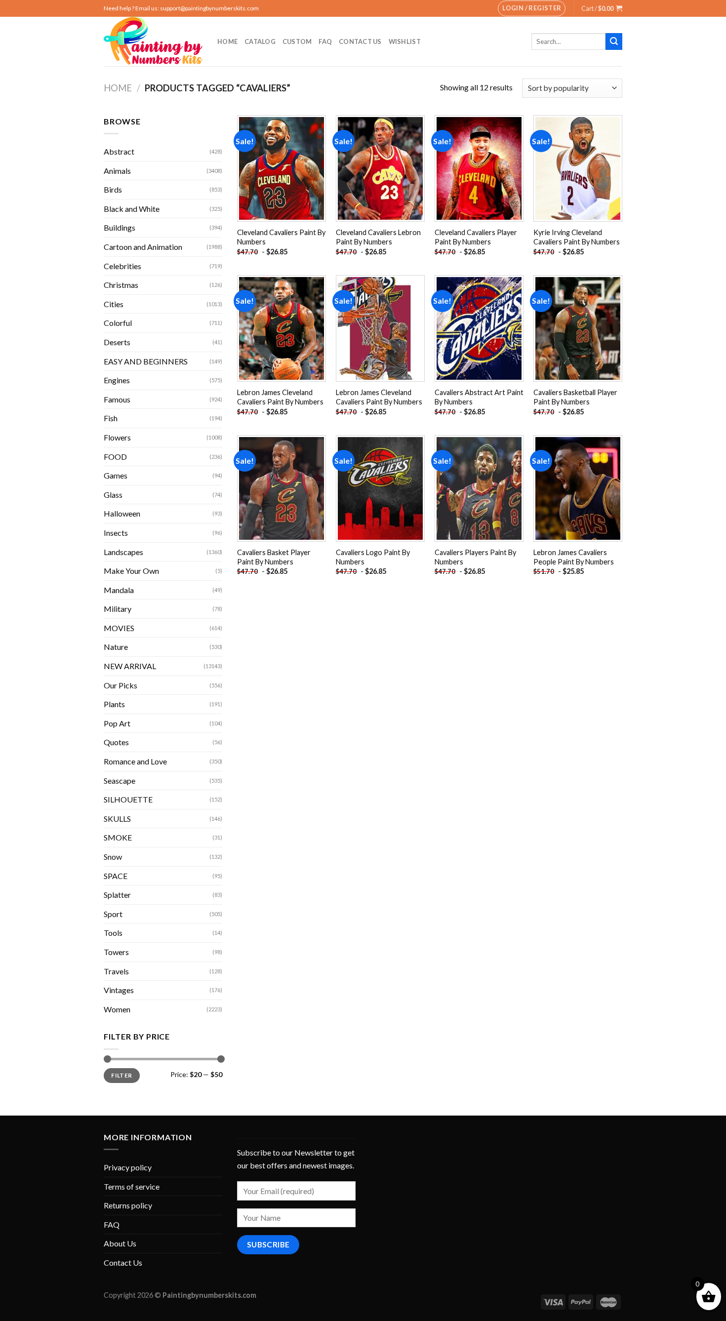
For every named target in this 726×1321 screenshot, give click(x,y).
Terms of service (132, 1186)
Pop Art (117, 723)
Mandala (119, 590)
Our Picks (120, 685)
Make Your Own (131, 570)
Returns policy (128, 1205)
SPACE (115, 876)
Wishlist (405, 41)
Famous (117, 399)
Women (117, 1009)
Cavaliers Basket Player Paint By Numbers (274, 557)
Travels (116, 971)
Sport (113, 914)
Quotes (116, 742)
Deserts (117, 342)
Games (115, 475)
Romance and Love (135, 761)
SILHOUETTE (128, 799)
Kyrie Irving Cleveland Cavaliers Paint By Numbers (576, 237)
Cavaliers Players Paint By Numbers (475, 557)
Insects (116, 532)
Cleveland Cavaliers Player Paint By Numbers (476, 237)
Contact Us (360, 41)
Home (227, 41)
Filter (121, 1075)
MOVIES (119, 628)
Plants (114, 704)
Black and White (132, 208)
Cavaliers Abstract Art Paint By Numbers (479, 397)
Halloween (122, 513)
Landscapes (123, 552)
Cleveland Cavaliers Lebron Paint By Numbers (378, 237)
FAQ (325, 41)
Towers (116, 952)
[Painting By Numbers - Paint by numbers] (153, 41)
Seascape (119, 780)
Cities (113, 304)
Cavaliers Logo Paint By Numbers (373, 557)
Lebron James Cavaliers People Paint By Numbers (573, 557)
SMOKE (118, 837)
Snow (113, 856)
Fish (111, 418)
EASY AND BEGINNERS (146, 361)
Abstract (119, 151)
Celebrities (122, 266)
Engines (117, 380)
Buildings (119, 227)
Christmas (121, 284)
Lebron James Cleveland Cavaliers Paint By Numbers (280, 397)
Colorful (118, 322)
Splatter (117, 894)
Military (117, 608)
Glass (113, 494)
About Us (120, 1243)
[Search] (613, 41)
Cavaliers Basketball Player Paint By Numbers (575, 397)
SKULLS (117, 818)
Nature (116, 646)
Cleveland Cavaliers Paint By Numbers (281, 237)
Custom (297, 41)
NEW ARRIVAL (130, 666)
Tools (113, 932)
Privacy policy (128, 1167)
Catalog (260, 41)
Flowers (117, 437)
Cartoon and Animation (143, 246)
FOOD (115, 456)
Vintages (119, 990)
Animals (117, 170)
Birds (113, 189)
